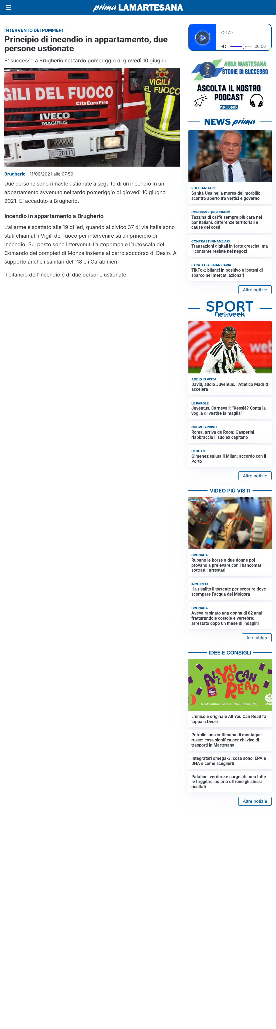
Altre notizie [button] (255, 289)
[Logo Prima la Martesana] (138, 8)
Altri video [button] (256, 637)
